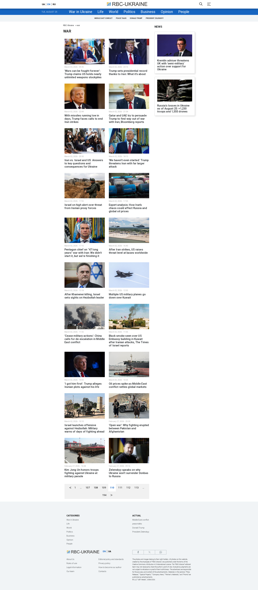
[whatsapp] (160, 552)
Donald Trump (136, 18)
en (48, 4)
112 (128, 487)
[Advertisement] (175, 162)
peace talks (121, 18)
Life (100, 12)
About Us (70, 559)
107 (88, 487)
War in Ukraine (80, 12)
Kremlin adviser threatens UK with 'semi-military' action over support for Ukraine (173, 65)
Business (148, 12)
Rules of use (72, 563)
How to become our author (109, 567)
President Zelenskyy (155, 18)
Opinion (167, 12)
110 (112, 487)
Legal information (74, 567)
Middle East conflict (103, 18)
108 (96, 487)
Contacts (102, 571)
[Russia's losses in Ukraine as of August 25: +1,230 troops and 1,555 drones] (174, 91)
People (183, 12)
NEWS (158, 26)
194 (104, 495)
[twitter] (149, 552)
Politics (129, 12)
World (113, 12)
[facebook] (138, 552)
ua (43, 4)
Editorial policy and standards (111, 559)
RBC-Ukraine (68, 25)
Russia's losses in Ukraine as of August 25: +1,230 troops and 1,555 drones (173, 108)
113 (136, 487)
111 (120, 487)
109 (104, 487)
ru (54, 4)
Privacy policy (104, 563)
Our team (70, 571)
